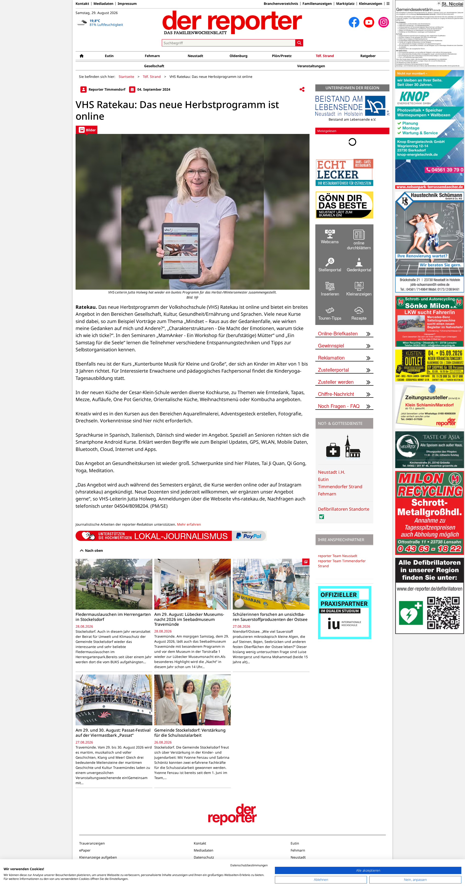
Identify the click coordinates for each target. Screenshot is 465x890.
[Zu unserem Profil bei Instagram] (383, 22)
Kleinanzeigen (370, 3)
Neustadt (195, 55)
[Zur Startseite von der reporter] (232, 22)
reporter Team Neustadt (337, 555)
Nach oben (93, 550)
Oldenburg (239, 55)
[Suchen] (299, 42)
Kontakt (82, 3)
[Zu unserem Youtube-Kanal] (369, 22)
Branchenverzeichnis (281, 3)
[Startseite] (82, 55)
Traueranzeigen (92, 843)
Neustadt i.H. (331, 472)
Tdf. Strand (325, 55)
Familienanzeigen (317, 3)
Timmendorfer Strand (340, 486)
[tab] (87, 129)
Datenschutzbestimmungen (249, 865)
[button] (388, 3)
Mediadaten (103, 3)
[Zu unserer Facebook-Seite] (354, 22)
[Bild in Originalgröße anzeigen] (193, 212)
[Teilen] (302, 89)
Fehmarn (152, 55)
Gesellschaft (154, 66)
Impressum (127, 3)
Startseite (126, 76)
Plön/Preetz (282, 55)
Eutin (109, 55)
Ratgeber (368, 55)
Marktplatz (345, 3)
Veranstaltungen (311, 66)
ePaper (85, 850)
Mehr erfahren (189, 524)
